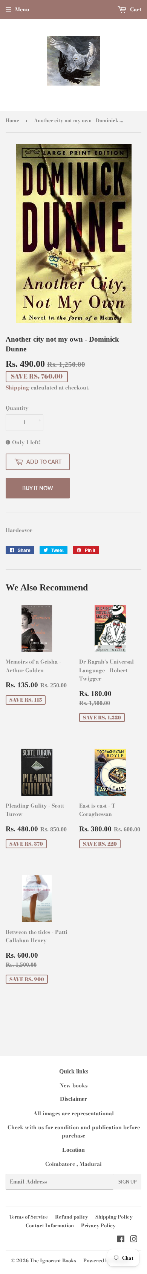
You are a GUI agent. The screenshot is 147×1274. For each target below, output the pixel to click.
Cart (135, 9)
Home (12, 120)
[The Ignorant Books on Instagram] (134, 1240)
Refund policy (71, 1216)
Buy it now (37, 488)
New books (73, 1085)
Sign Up (127, 1182)
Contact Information (50, 1225)
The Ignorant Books (53, 1260)
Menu (22, 9)
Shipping (17, 387)
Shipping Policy (114, 1216)
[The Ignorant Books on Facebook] (121, 1240)
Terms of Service (28, 1216)
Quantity (17, 408)
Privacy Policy (98, 1225)
